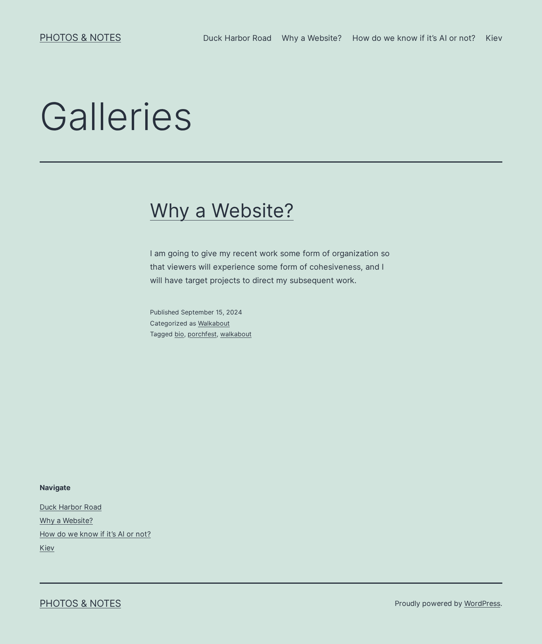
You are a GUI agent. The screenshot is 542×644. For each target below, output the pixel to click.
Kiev (494, 38)
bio (179, 334)
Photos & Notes (80, 37)
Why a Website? (312, 38)
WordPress (482, 603)
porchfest (202, 334)
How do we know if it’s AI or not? (413, 38)
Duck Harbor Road (237, 38)
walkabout (236, 334)
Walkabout (214, 323)
